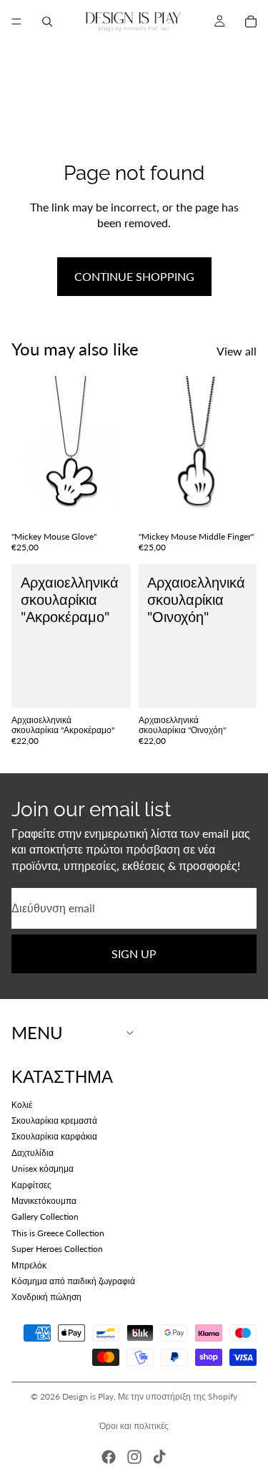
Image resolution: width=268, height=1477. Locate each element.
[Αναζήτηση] (47, 21)
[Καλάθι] (251, 21)
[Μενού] (16, 21)
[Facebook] (108, 1457)
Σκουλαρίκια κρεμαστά (54, 1120)
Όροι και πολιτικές (134, 1425)
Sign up (134, 953)
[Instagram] (134, 1457)
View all (237, 351)
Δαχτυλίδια (32, 1152)
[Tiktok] (159, 1457)
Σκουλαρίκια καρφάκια (54, 1136)
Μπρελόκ (28, 1264)
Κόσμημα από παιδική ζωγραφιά (73, 1281)
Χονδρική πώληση (46, 1296)
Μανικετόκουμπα (43, 1200)
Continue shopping (134, 276)
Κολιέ (21, 1104)
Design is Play (88, 1396)
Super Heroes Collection (57, 1248)
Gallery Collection (45, 1216)
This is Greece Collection (57, 1232)
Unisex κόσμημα (42, 1168)
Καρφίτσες (31, 1184)
